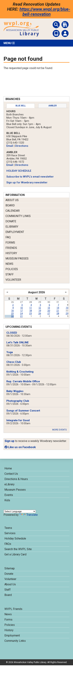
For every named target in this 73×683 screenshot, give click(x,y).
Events (8, 495)
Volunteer (13, 279)
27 (48, 313)
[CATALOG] (65, 24)
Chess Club (13, 362)
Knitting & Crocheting (19, 371)
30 (12, 316)
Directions (21, 145)
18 (30, 310)
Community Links (18, 216)
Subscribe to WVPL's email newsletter (30, 176)
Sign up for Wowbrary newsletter (26, 182)
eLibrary (11, 226)
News (9, 263)
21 (58, 310)
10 (21, 307)
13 (48, 307)
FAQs (7, 543)
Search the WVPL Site (18, 549)
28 (58, 313)
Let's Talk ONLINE (17, 342)
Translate (32, 514)
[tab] (20, 105)
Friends (11, 248)
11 (30, 307)
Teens (8, 528)
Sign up (9, 441)
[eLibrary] (56, 33)
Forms (10, 242)
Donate (10, 221)
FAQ (8, 237)
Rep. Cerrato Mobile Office (23, 381)
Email (9, 145)
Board (10, 205)
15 (67, 307)
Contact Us (11, 473)
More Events (59, 429)
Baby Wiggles (14, 391)
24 (21, 313)
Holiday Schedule (15, 538)
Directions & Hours (16, 479)
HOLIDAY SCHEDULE (18, 170)
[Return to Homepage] (21, 35)
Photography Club (17, 400)
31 (21, 316)
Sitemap (9, 568)
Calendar (12, 210)
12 (39, 307)
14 (58, 307)
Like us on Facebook (21, 447)
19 (39, 310)
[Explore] (56, 24)
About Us (12, 200)
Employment (14, 232)
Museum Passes (17, 258)
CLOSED (11, 332)
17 (21, 310)
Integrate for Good (18, 420)
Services (9, 533)
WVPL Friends (13, 609)
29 (67, 313)
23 (12, 313)
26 (39, 313)
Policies (11, 269)
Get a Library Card (15, 554)
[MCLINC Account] (65, 33)
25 (30, 313)
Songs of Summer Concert (23, 410)
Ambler (52, 105)
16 (12, 310)
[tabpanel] (36, 147)
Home (8, 468)
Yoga (9, 352)
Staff (9, 274)
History (11, 253)
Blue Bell (21, 105)
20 (48, 310)
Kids (7, 500)
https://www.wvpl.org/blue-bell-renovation (44, 12)
